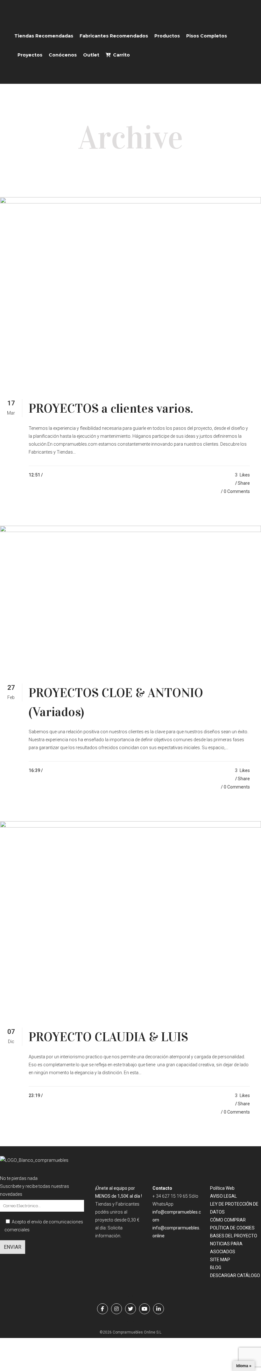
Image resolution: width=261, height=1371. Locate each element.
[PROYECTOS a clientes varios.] (130, 292)
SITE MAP (220, 1259)
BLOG (215, 1267)
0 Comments (237, 491)
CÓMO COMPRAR (228, 1219)
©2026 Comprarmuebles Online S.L (130, 1332)
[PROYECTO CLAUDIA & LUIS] (130, 918)
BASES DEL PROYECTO (233, 1235)
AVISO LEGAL (223, 1196)
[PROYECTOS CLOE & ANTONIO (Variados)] (130, 599)
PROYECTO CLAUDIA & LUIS (108, 1037)
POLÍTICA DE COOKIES (232, 1227)
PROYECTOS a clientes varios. (111, 408)
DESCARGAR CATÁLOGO (235, 1275)
